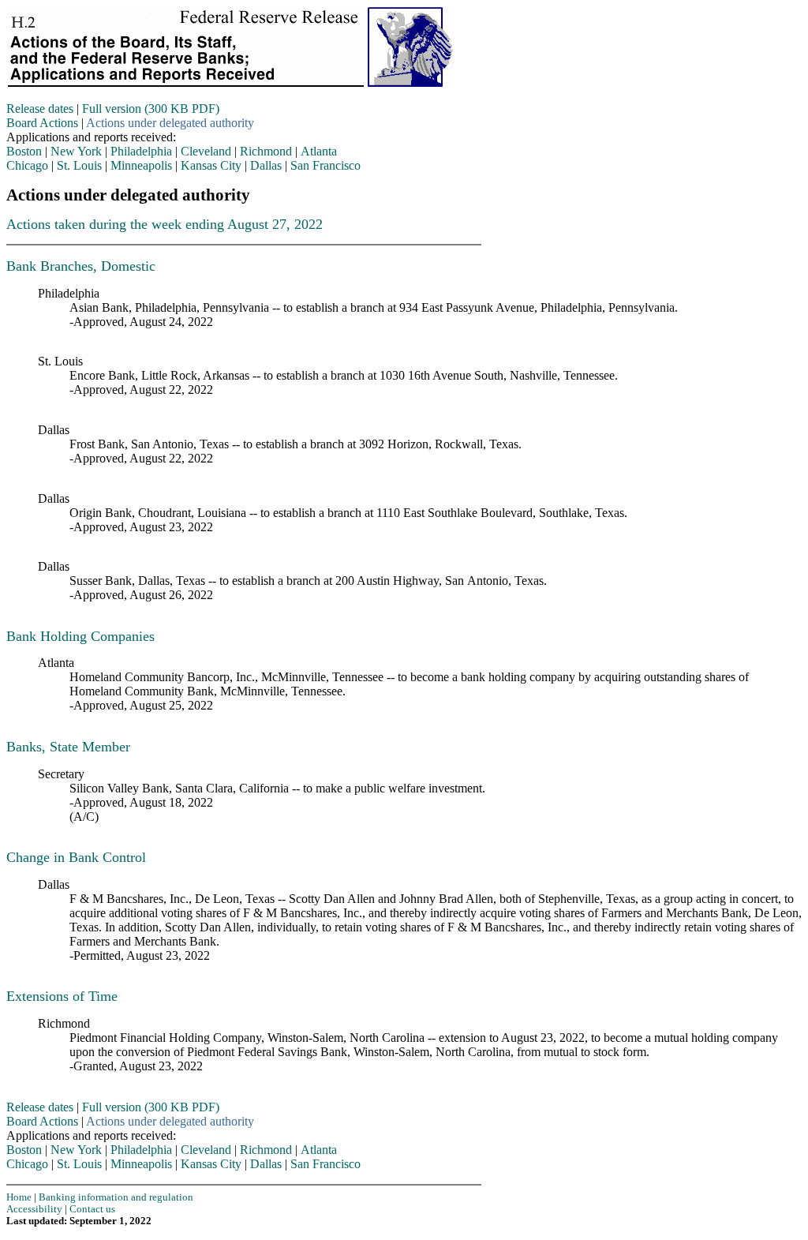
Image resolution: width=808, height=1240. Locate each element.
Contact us (92, 1209)
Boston (24, 151)
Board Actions (42, 122)
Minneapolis (141, 165)
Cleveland (206, 151)
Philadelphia (141, 151)
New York (76, 151)
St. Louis (79, 165)
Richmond (266, 151)
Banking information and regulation (116, 1197)
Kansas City (211, 165)
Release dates (39, 108)
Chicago (27, 165)
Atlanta (319, 151)
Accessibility (34, 1209)
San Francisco (325, 165)
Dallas (266, 165)
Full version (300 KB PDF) (150, 108)
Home (19, 1197)
